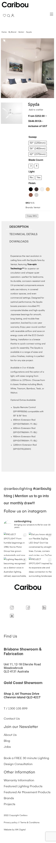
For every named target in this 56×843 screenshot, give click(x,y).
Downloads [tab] (19, 241)
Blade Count (36, 160)
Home (4, 32)
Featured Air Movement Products (27, 792)
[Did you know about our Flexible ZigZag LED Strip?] (40, 544)
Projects (9, 804)
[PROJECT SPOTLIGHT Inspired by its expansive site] (40, 569)
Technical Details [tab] (23, 234)
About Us (10, 735)
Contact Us (12, 718)
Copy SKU (32, 216)
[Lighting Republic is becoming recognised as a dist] (15, 569)
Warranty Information (19, 780)
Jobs (7, 747)
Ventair (21, 32)
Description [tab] (19, 226)
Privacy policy (10, 823)
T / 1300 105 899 (16, 708)
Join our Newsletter (21, 727)
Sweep (32, 137)
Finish (32, 183)
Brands (9, 798)
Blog (7, 741)
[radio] (38, 143)
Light (31, 172)
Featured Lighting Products (23, 786)
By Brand (12, 32)
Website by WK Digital (15, 830)
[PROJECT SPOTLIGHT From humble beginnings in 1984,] (15, 544)
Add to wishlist (35, 110)
